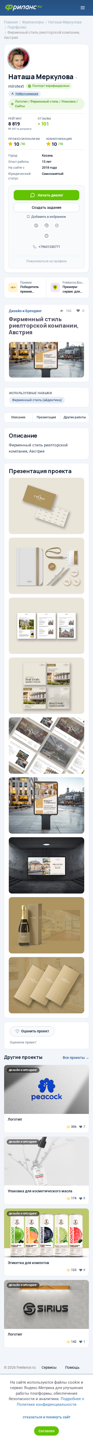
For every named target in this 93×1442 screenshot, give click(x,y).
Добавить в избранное (48, 217)
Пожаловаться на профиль (46, 261)
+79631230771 (49, 247)
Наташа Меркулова (41, 76)
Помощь (72, 1367)
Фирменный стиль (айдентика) (37, 400)
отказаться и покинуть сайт (47, 1417)
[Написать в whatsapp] (56, 225)
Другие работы (75, 417)
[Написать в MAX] (46, 225)
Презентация (46, 417)
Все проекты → (76, 1058)
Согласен (46, 1431)
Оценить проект (32, 1031)
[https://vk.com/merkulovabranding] (46, 235)
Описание (18, 417)
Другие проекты (23, 1057)
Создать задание (46, 207)
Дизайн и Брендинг (25, 311)
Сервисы (49, 1367)
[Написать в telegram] (36, 225)
